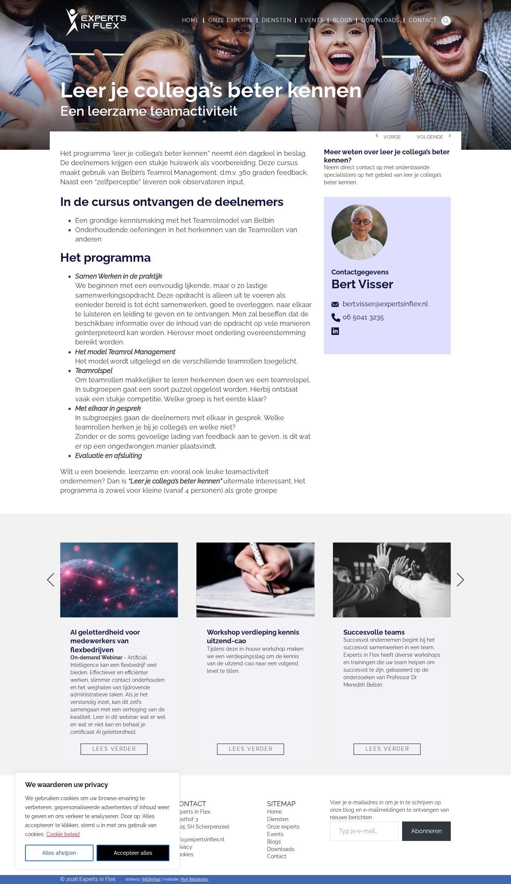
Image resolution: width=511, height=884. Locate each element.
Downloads (280, 849)
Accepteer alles (133, 853)
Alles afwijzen (59, 853)
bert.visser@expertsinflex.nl (385, 304)
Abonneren (426, 831)
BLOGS (342, 20)
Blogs (274, 842)
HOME (190, 20)
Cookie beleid (63, 834)
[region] (97, 820)
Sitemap (281, 804)
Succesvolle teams (374, 632)
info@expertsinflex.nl (199, 839)
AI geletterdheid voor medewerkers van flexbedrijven (105, 641)
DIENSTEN (276, 20)
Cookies (183, 854)
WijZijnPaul (151, 879)
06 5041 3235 (363, 317)
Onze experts (283, 827)
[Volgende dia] (460, 580)
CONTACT (423, 20)
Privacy (183, 847)
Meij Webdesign (194, 879)
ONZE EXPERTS (230, 20)
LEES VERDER (114, 749)
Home (274, 812)
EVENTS (312, 20)
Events (275, 834)
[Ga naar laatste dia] (51, 580)
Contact (277, 856)
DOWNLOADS (380, 20)
